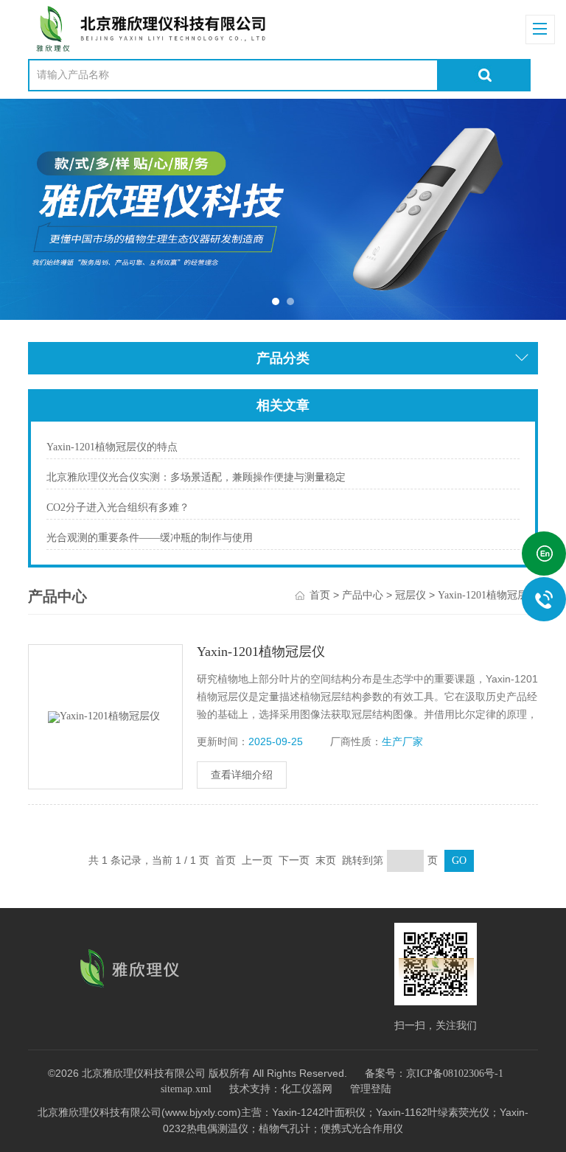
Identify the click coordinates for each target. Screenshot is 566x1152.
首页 (320, 595)
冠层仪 (410, 595)
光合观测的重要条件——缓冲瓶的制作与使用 (149, 537)
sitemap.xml (186, 1089)
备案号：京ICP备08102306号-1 (434, 1073)
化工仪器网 (306, 1089)
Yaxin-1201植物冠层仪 (488, 595)
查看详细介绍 (242, 775)
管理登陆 (370, 1089)
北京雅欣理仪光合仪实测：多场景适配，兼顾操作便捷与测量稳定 (196, 477)
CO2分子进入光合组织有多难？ (117, 507)
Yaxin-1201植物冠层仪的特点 (112, 447)
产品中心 (362, 595)
